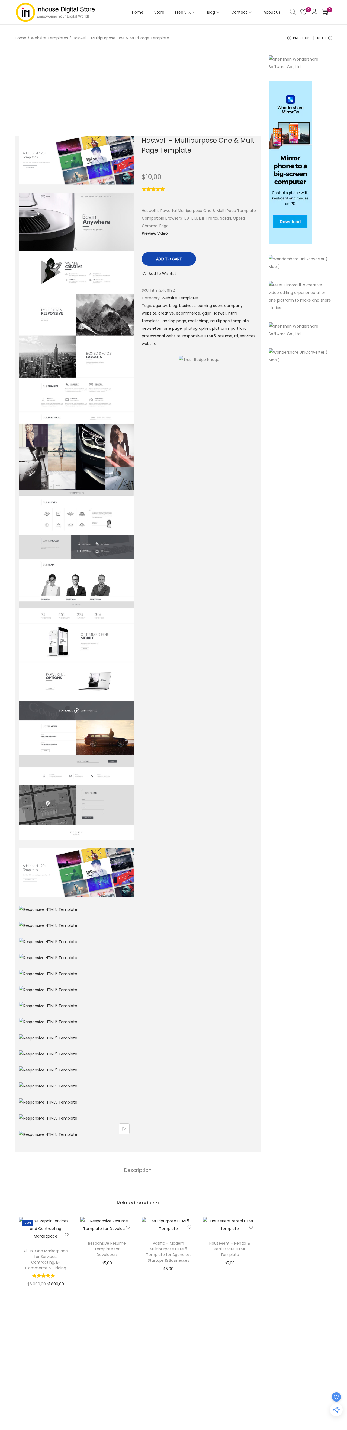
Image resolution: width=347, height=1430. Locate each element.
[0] (303, 12)
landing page (174, 321)
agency (160, 305)
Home (20, 38)
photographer (197, 328)
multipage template (229, 321)
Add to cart (169, 259)
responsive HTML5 (199, 336)
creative (166, 313)
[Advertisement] (138, 96)
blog (173, 305)
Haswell (219, 313)
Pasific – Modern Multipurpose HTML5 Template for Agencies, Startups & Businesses (168, 1252)
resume (225, 336)
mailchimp (198, 321)
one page (173, 328)
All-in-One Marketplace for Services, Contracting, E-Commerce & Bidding (45, 1259)
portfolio (239, 328)
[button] (159, 273)
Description (138, 1170)
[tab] (138, 1170)
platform (220, 328)
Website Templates (49, 38)
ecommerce (188, 313)
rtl (236, 336)
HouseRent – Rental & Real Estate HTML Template (229, 1249)
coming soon (209, 305)
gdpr (206, 313)
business (187, 305)
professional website (161, 336)
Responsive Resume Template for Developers (107, 1249)
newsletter (152, 328)
